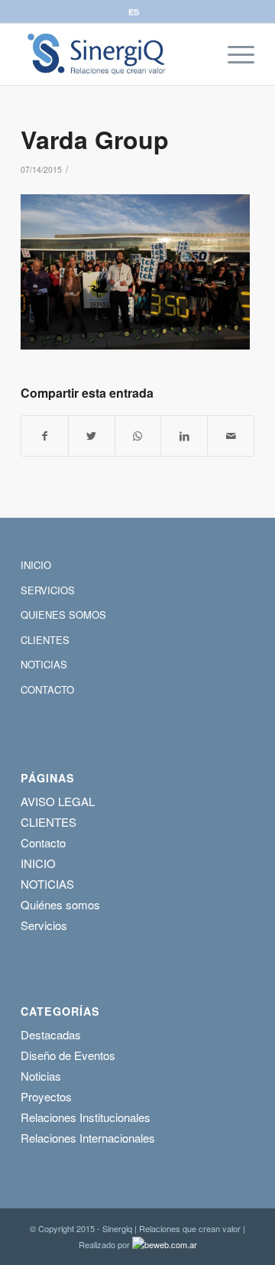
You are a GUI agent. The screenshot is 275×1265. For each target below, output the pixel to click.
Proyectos (46, 1096)
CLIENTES (45, 639)
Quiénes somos (60, 904)
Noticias (41, 1076)
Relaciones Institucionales (85, 1117)
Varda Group (95, 139)
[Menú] (233, 54)
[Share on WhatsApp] (138, 436)
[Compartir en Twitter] (92, 436)
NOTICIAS (44, 664)
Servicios (44, 925)
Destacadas (51, 1034)
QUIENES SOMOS (63, 614)
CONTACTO (47, 689)
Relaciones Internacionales (88, 1138)
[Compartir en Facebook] (44, 436)
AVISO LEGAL (58, 801)
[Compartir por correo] (231, 436)
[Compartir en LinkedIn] (184, 436)
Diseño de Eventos (68, 1055)
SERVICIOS (48, 590)
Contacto (43, 842)
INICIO (36, 565)
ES (133, 12)
